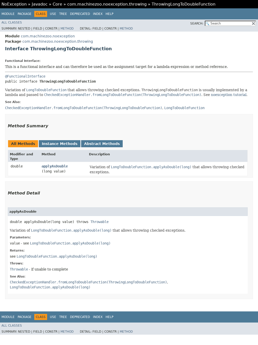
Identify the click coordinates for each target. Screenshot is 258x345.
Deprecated (80, 14)
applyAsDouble (55, 166)
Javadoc (40, 4)
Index (98, 14)
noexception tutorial (228, 95)
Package (24, 14)
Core (57, 4)
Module (8, 14)
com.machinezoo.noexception (48, 36)
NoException (14, 4)
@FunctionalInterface (25, 76)
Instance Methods (59, 144)
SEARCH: (196, 23)
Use (53, 14)
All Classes (12, 22)
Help (109, 14)
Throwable (99, 222)
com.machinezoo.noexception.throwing (107, 4)
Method (67, 28)
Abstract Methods (102, 144)
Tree (63, 14)
